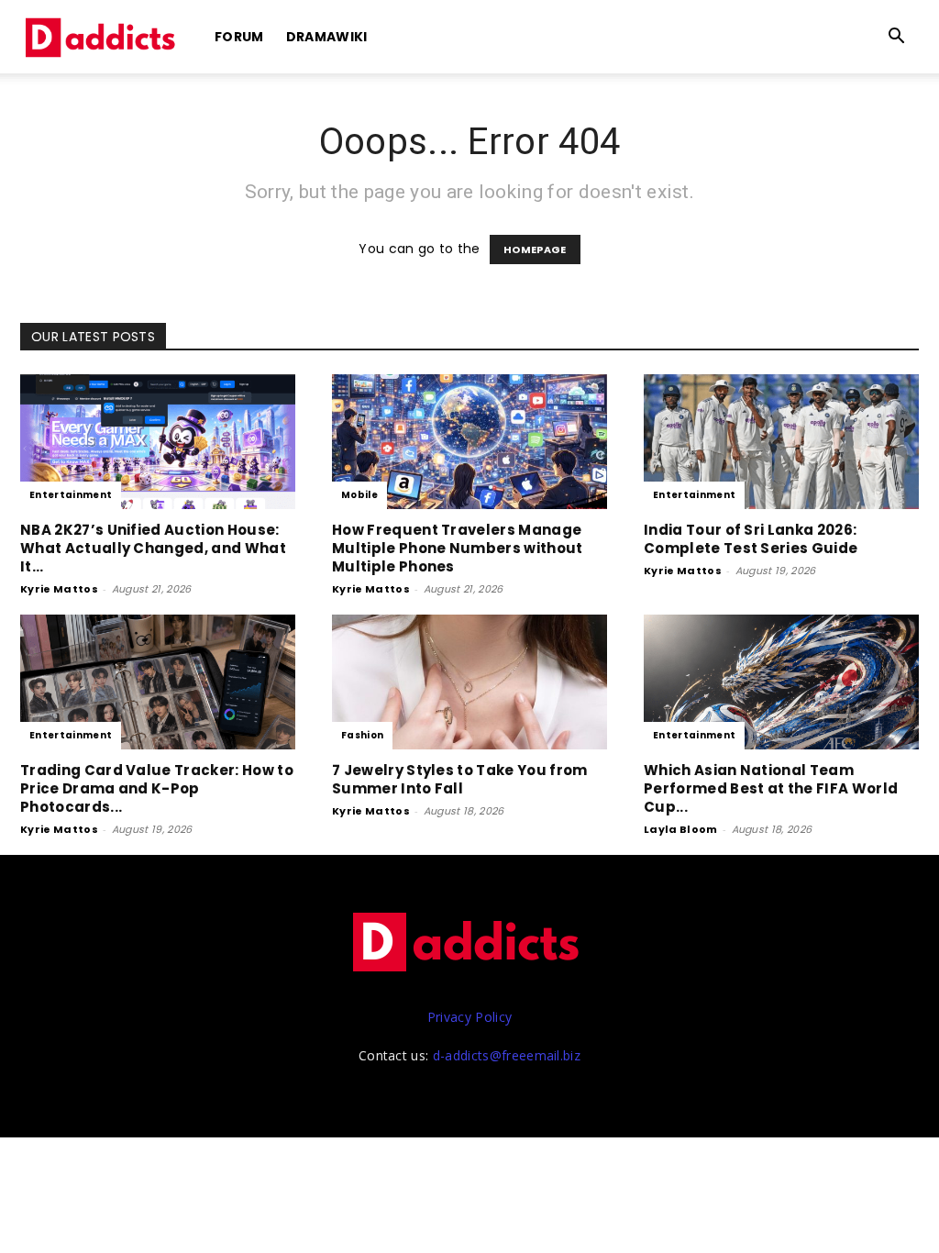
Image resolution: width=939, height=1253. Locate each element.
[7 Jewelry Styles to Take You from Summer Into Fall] (469, 682)
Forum (239, 37)
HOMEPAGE (535, 249)
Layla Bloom (681, 829)
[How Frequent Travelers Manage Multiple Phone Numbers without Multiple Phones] (469, 441)
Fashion (362, 735)
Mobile (359, 495)
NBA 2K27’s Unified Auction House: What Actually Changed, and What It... (153, 548)
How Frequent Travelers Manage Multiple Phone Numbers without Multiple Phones (457, 548)
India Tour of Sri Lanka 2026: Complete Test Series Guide (750, 539)
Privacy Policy (469, 1017)
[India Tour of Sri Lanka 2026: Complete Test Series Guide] (781, 441)
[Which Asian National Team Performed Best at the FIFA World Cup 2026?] (781, 682)
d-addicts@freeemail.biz (506, 1055)
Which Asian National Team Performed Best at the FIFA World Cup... (771, 788)
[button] (897, 38)
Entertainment (70, 495)
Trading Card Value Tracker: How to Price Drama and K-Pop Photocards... (156, 788)
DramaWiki (327, 37)
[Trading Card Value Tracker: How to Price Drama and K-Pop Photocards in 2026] (157, 682)
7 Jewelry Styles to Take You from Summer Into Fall (460, 779)
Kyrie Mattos (59, 589)
